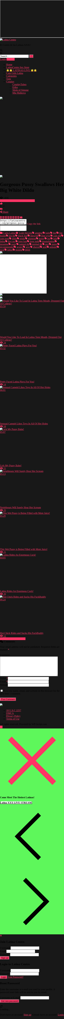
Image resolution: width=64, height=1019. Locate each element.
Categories (11, 76)
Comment (5, 655)
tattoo (10, 249)
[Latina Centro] (8, 39)
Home (9, 64)
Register (11, 59)
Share (5, 212)
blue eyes (45, 235)
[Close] (32, 792)
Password (4, 954)
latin (55, 238)
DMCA (10, 713)
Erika (15, 87)
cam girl (57, 235)
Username (5, 948)
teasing (18, 249)
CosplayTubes (19, 84)
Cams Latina (9, 233)
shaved (36, 247)
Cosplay (10, 81)
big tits (11, 235)
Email (4, 681)
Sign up (4, 958)
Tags (8, 78)
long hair (22, 241)
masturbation (48, 241)
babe (47, 233)
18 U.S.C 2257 (13, 710)
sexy (27, 247)
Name (4, 678)
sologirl (53, 247)
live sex (11, 241)
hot (48, 238)
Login (3, 59)
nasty (13, 244)
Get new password (9, 1001)
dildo (14, 238)
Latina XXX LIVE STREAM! (16, 802)
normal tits (37, 244)
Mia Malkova (19, 93)
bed (54, 233)
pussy (54, 244)
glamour (31, 238)
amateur (38, 233)
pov (47, 244)
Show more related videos (12, 638)
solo (44, 247)
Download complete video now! (18, 200)
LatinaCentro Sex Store (17, 67)
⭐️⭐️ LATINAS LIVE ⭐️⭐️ (21, 70)
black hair (22, 235)
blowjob (34, 235)
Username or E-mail (10, 997)
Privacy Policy (13, 716)
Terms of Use (12, 719)
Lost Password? (15, 977)
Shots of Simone (20, 90)
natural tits (24, 244)
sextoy (19, 247)
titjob (27, 249)
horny (41, 238)
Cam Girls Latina (14, 73)
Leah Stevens (25, 233)
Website (4, 685)
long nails (34, 241)
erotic (22, 238)
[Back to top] (1, 727)
